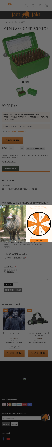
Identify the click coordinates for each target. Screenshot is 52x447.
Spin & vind (39, 240)
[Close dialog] (1, 206)
